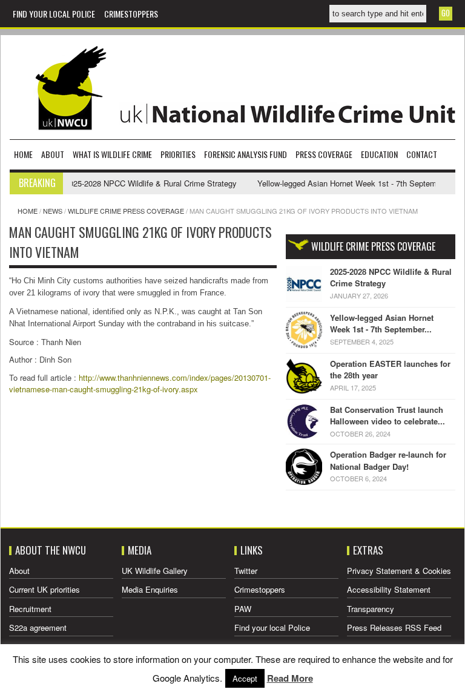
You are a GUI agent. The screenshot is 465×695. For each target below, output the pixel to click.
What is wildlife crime (112, 154)
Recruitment (30, 608)
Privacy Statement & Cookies (399, 570)
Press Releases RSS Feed (394, 627)
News (52, 211)
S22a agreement (38, 627)
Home (23, 154)
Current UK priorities (44, 589)
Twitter (245, 570)
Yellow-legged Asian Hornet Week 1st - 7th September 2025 (353, 183)
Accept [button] (244, 678)
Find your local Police (54, 13)
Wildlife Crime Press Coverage (126, 211)
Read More (290, 678)
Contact (421, 154)
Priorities (178, 154)
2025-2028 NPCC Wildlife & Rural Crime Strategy (142, 183)
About (52, 154)
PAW (242, 608)
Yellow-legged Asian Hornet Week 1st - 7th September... (382, 323)
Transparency (370, 608)
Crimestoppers (131, 13)
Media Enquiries (150, 589)
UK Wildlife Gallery (155, 570)
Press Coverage (323, 154)
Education (379, 154)
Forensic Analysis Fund (245, 154)
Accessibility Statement (388, 589)
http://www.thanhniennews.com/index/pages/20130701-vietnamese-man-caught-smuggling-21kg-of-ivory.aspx (140, 383)
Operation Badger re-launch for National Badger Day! (388, 460)
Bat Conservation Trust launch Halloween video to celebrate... (387, 415)
